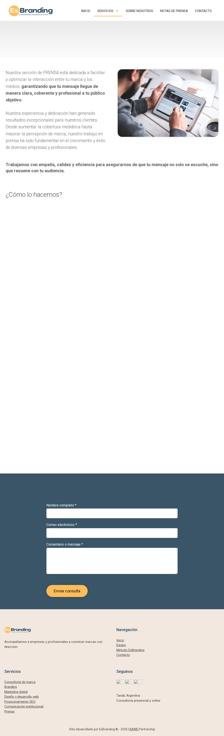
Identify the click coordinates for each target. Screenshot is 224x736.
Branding (10, 687)
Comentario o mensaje (64, 544)
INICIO (85, 11)
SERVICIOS (105, 11)
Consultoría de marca (19, 682)
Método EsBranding (130, 650)
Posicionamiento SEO (19, 702)
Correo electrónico (61, 525)
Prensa (9, 711)
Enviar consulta (67, 591)
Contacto (123, 655)
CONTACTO (203, 11)
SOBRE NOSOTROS (139, 11)
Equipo (121, 645)
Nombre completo (61, 505)
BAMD (134, 729)
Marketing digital (16, 692)
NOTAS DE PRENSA (174, 11)
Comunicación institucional (23, 706)
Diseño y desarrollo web (21, 697)
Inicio (120, 640)
